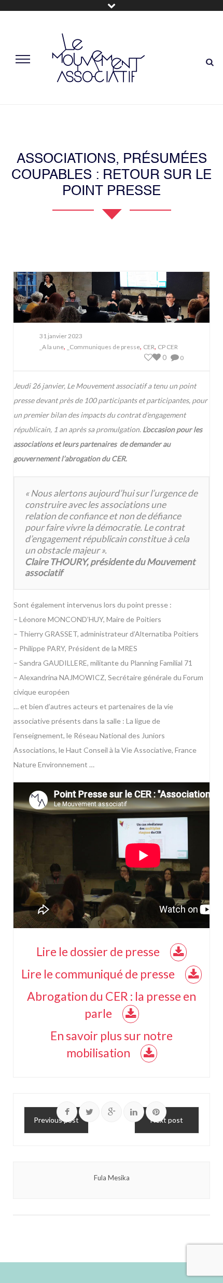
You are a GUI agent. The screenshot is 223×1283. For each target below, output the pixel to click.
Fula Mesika (112, 1178)
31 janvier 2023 (60, 336)
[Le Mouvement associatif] (98, 58)
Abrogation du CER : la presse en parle (111, 1004)
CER (149, 347)
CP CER (168, 347)
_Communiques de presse (103, 347)
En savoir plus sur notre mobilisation (111, 1044)
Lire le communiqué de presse (98, 974)
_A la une (51, 347)
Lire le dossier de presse (98, 951)
